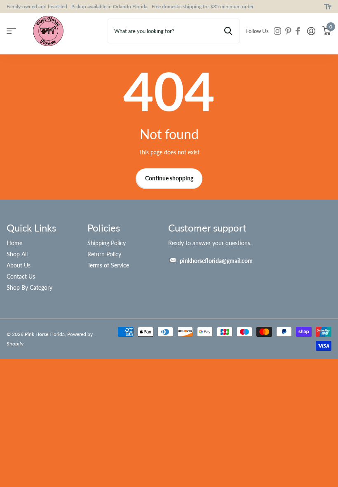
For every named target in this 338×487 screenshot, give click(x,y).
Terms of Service (108, 265)
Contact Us (21, 276)
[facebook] (298, 31)
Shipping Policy (106, 242)
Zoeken (228, 31)
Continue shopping (169, 178)
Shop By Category (29, 287)
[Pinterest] (288, 31)
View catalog (11, 31)
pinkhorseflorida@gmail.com (216, 260)
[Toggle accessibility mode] (327, 7)
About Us (19, 265)
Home (14, 242)
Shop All (17, 254)
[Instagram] (277, 31)
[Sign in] (311, 31)
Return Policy (104, 254)
